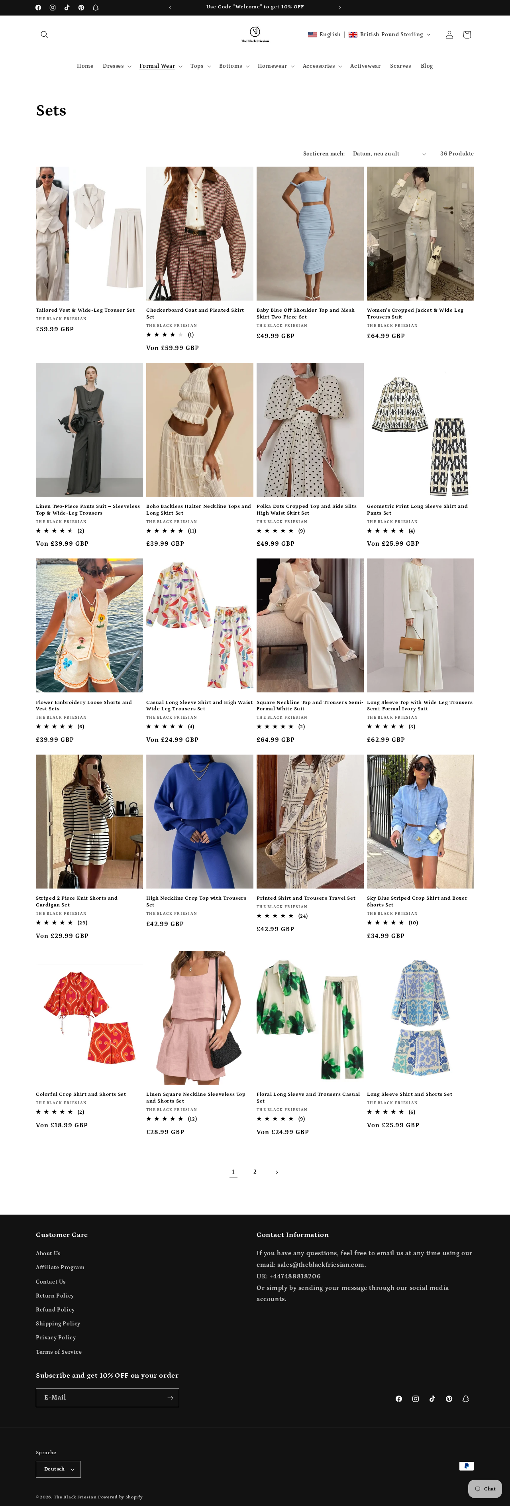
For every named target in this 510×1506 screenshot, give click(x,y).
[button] (44, 34)
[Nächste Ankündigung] (340, 7)
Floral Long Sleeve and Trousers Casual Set (308, 1097)
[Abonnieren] (170, 1397)
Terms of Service (59, 1352)
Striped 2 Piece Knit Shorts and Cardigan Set (77, 901)
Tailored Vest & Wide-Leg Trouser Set (85, 310)
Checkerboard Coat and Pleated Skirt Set (195, 313)
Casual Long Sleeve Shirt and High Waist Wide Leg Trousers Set (199, 706)
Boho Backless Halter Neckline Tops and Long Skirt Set (198, 509)
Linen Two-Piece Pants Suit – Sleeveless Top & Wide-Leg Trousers (88, 509)
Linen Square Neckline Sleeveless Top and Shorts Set (196, 1097)
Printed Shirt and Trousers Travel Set (306, 898)
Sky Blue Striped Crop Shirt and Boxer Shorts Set (417, 901)
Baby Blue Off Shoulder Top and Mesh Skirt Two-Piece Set (306, 313)
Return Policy (55, 1296)
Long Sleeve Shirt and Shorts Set (409, 1094)
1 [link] (233, 1172)
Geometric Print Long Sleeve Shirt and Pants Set (417, 509)
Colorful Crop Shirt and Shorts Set (81, 1094)
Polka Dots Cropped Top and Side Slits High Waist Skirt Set (307, 509)
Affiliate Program (60, 1267)
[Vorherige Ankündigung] (170, 7)
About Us (48, 1253)
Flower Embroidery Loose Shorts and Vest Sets (84, 706)
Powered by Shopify (120, 1497)
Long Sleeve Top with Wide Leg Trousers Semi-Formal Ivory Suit (420, 706)
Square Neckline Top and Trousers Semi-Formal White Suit (310, 706)
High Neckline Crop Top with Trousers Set (196, 901)
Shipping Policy (58, 1324)
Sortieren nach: (324, 154)
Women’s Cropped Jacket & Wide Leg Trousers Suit (415, 313)
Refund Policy (55, 1310)
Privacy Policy (56, 1338)
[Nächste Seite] (276, 1172)
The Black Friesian (75, 1497)
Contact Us (51, 1282)
